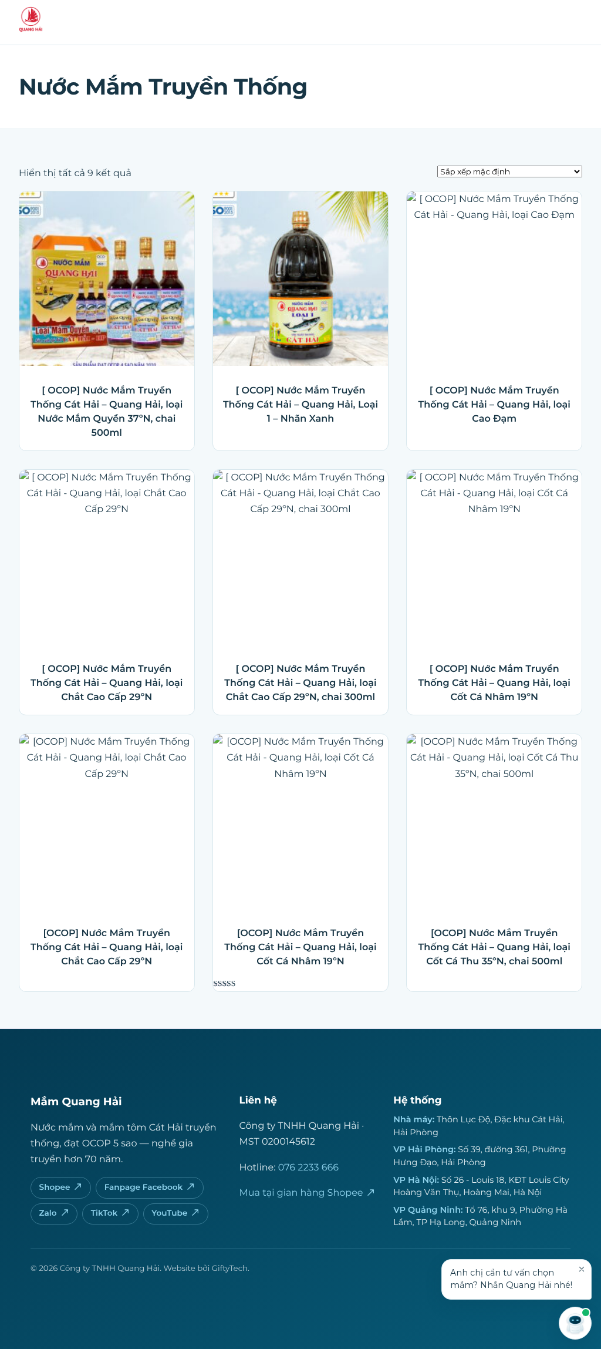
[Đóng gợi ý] (582, 1269)
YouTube (169, 1213)
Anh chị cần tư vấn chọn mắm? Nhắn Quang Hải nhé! (511, 1279)
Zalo (48, 1213)
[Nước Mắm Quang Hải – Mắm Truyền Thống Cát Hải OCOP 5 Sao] (31, 28)
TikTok (104, 1213)
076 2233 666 (308, 1167)
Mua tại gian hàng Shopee (301, 1193)
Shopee (54, 1187)
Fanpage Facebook (143, 1187)
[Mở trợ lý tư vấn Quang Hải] (575, 1323)
